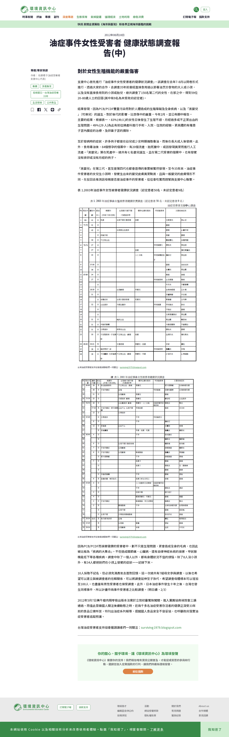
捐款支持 (204, 17)
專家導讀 (42, 70)
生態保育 (82, 17)
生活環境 (37, 102)
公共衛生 (51, 102)
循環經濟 (110, 17)
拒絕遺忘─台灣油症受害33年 (46, 94)
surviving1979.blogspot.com (133, 367)
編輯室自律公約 (125, 710)
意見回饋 (203, 715)
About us (204, 706)
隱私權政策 (150, 715)
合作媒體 (203, 710)
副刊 (56, 17)
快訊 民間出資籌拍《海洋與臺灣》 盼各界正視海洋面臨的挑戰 (114, 24)
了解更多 (157, 729)
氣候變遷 (96, 17)
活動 (146, 706)
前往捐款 (138, 671)
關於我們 (176, 706)
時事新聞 (27, 17)
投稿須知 (122, 715)
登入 (205, 9)
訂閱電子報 (189, 17)
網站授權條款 (151, 710)
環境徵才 (122, 706)
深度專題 (68, 17)
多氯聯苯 (46, 86)
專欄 (47, 17)
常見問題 (176, 710)
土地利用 (124, 17)
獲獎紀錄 (176, 715)
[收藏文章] (32, 109)
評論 (39, 17)
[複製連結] (59, 109)
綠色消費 (138, 17)
